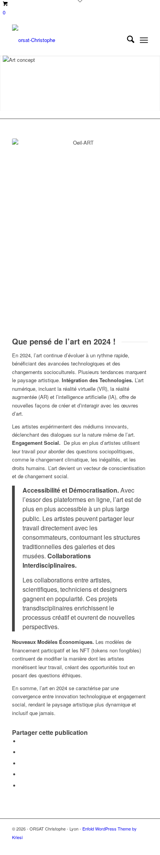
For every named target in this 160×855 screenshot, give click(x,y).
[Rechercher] (126, 40)
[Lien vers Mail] (142, 845)
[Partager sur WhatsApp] (22, 763)
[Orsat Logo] (66, 40)
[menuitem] (126, 40)
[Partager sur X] (22, 752)
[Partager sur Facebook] (22, 741)
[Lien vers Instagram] (119, 845)
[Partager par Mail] (22, 785)
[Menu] (144, 40)
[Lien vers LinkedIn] (107, 845)
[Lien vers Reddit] (130, 845)
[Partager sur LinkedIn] (22, 774)
